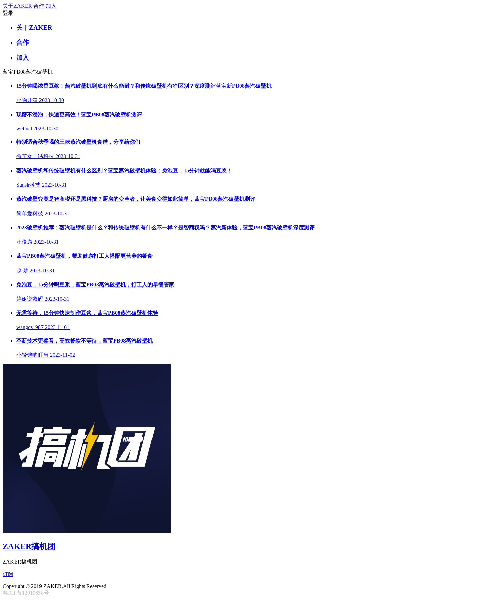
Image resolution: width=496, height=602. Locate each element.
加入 (51, 6)
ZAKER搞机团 (29, 546)
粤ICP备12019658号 (26, 593)
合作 (38, 6)
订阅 (8, 574)
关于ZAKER (17, 6)
